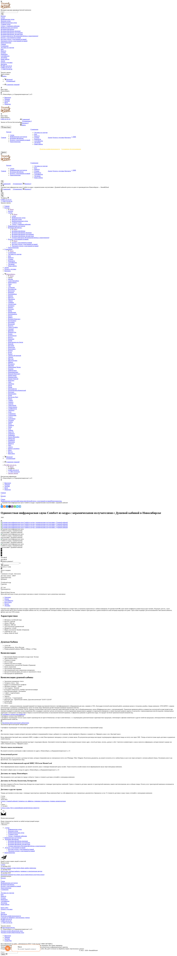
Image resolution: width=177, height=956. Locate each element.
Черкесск (11, 443)
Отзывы (3, 898)
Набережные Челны (14, 367)
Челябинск (11, 440)
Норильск (11, 380)
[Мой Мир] (7, 506)
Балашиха (11, 305)
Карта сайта (4, 907)
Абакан (10, 301)
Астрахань (11, 287)
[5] (88, 556)
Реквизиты (4, 899)
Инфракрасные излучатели (9, 501)
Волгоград (11, 291)
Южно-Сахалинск (13, 448)
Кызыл (10, 354)
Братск (10, 315)
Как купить (8, 602)
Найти (3, 954)
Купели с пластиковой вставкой (22, 242)
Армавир (11, 302)
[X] (9, 506)
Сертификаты (8, 600)
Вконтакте (7, 97)
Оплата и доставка (6, 909)
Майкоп (10, 362)
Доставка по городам (7, 893)
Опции (6, 599)
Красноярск (11, 349)
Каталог (10, 211)
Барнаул (10, 307)
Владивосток (12, 289)
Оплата (6, 604)
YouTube (7, 101)
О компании (12, 252)
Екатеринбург (12, 294)
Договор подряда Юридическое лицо (12, 932)
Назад (12, 209)
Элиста (10, 447)
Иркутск (10, 297)
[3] (88, 552)
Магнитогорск (12, 360)
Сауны (14, 216)
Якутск (10, 452)
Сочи (9, 412)
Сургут (10, 417)
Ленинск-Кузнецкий (14, 355)
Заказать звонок (13, 473)
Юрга (10, 450)
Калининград (12, 335)
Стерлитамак (12, 415)
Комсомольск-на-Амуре (15, 342)
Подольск (11, 392)
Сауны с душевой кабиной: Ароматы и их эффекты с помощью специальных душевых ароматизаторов (33, 801)
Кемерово (11, 339)
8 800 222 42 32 (5, 119)
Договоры (4, 903)
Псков (10, 395)
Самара (10, 400)
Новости (3, 896)
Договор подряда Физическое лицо (12, 931)
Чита (9, 445)
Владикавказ (12, 320)
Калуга (10, 337)
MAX (6, 102)
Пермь (10, 387)
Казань (10, 334)
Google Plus (8, 940)
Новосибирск (12, 282)
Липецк (10, 357)
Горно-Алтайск (13, 327)
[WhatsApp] (15, 506)
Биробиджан (12, 312)
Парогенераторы (56, 501)
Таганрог (11, 420)
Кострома (11, 345)
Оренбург (11, 384)
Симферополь (12, 408)
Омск (10, 284)
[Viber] (12, 506)
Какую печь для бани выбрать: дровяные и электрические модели (21, 871)
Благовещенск (12, 314)
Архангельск (12, 304)
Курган (10, 350)
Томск (10, 427)
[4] (88, 554)
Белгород (11, 309)
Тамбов (10, 422)
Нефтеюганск (12, 370)
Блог (2, 894)
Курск (10, 352)
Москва (10, 279)
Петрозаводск (12, 389)
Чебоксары (11, 438)
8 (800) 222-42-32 (6, 66)
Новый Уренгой (13, 379)
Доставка (7, 605)
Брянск (10, 317)
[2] (88, 551)
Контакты (4, 914)
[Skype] (17, 506)
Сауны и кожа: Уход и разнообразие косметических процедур (20, 808)
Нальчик (10, 369)
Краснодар (11, 347)
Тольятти (11, 425)
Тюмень (10, 430)
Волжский (11, 324)
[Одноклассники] (4, 506)
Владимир (11, 322)
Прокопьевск (12, 394)
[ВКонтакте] (2, 506)
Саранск (10, 402)
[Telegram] (20, 506)
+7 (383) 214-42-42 (6, 69)
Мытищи (11, 365)
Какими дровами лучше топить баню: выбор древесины (18, 868)
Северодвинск (12, 407)
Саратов (10, 403)
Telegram (7, 99)
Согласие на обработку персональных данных (15, 917)
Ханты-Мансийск (13, 437)
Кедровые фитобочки (18, 231)
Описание (7, 597)
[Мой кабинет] (1, 191)
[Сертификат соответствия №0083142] (13, 714)
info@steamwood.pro (8, 927)
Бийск (10, 310)
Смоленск (11, 410)
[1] (88, 549)
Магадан (11, 359)
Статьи (3, 864)
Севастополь (12, 405)
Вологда (10, 325)
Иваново (11, 330)
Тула (9, 428)
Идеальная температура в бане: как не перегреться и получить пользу (23, 874)
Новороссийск (12, 377)
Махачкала (11, 299)
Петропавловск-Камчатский (17, 390)
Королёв (10, 344)
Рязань (10, 398)
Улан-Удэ (11, 432)
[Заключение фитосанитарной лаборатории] (15, 723)
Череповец (11, 442)
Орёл (9, 382)
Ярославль (11, 453)
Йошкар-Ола (12, 332)
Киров (10, 340)
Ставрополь (12, 413)
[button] (6, 127)
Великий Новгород (14, 319)
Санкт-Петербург (13, 281)
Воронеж (11, 292)
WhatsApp (7, 104)
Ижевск (10, 296)
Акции (3, 912)
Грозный (11, 329)
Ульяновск (11, 433)
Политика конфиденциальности (50, 149)
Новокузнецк (12, 375)
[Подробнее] (1, 803)
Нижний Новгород (14, 374)
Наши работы (5, 904)
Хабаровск (11, 435)
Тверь (10, 423)
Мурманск (11, 364)
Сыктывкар (11, 418)
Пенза (10, 385)
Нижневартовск (13, 372)
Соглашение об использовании (71, 149)
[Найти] (2, 14)
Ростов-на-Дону (13, 397)
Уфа (9, 286)
